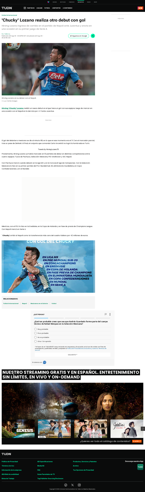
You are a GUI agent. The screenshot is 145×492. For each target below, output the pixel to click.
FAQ (38, 470)
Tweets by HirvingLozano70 (48, 149)
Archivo (76, 466)
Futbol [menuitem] (47, 8)
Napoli (24, 303)
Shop (95, 2)
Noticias (63, 2)
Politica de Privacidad (10, 461)
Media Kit (40, 466)
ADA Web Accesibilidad (10, 474)
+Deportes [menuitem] (56, 8)
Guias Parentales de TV (46, 474)
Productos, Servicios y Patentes (85, 461)
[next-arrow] (143, 429)
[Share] (93, 36)
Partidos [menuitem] (30, 8)
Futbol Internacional (9, 15)
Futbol (54, 303)
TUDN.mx (7, 34)
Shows (55, 2)
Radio (89, 2)
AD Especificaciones (45, 461)
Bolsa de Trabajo (8, 478)
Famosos (71, 2)
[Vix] (140, 8)
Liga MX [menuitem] (39, 8)
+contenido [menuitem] (67, 8)
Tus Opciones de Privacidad (83, 470)
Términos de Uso (8, 466)
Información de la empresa (11, 470)
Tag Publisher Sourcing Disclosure (50, 478)
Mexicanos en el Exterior (39, 303)
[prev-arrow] (0, 429)
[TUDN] (7, 8)
